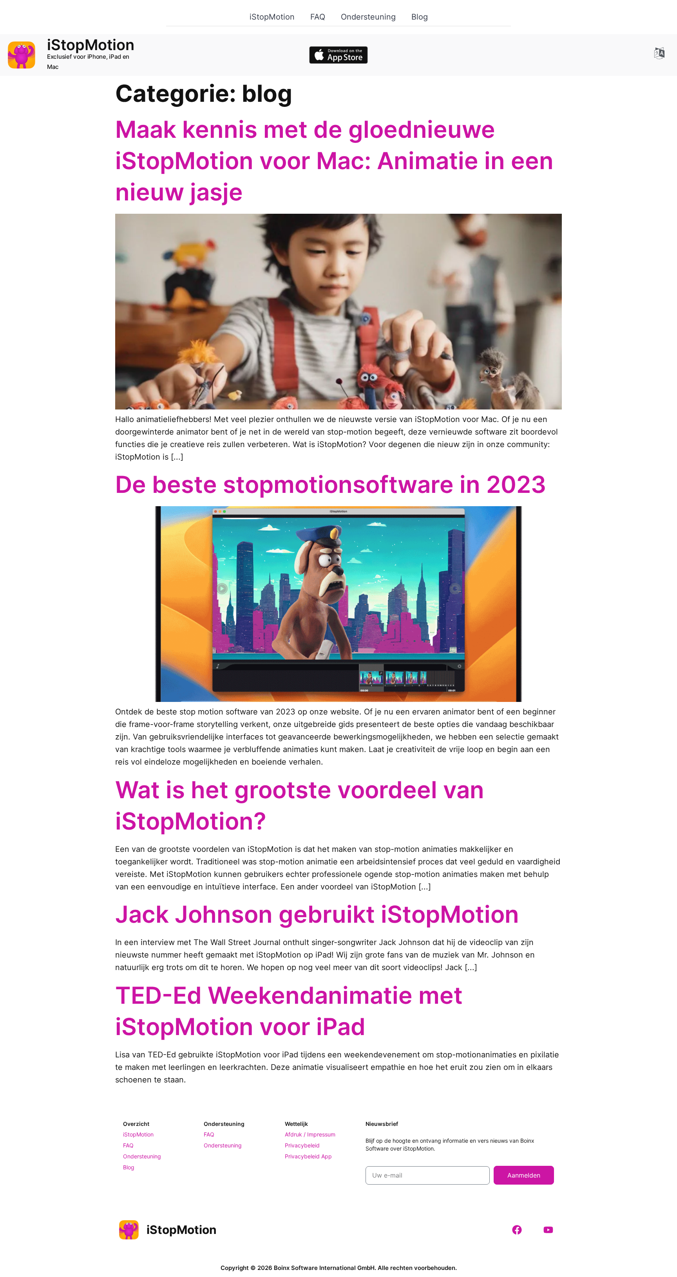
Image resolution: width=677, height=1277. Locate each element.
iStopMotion (272, 17)
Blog (419, 17)
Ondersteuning (368, 17)
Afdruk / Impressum (310, 1134)
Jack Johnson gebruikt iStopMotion (317, 914)
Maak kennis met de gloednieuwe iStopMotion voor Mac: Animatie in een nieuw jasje (334, 160)
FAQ (317, 17)
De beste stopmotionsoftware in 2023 (330, 484)
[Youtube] (548, 1229)
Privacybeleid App (308, 1156)
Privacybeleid (302, 1145)
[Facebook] (517, 1229)
